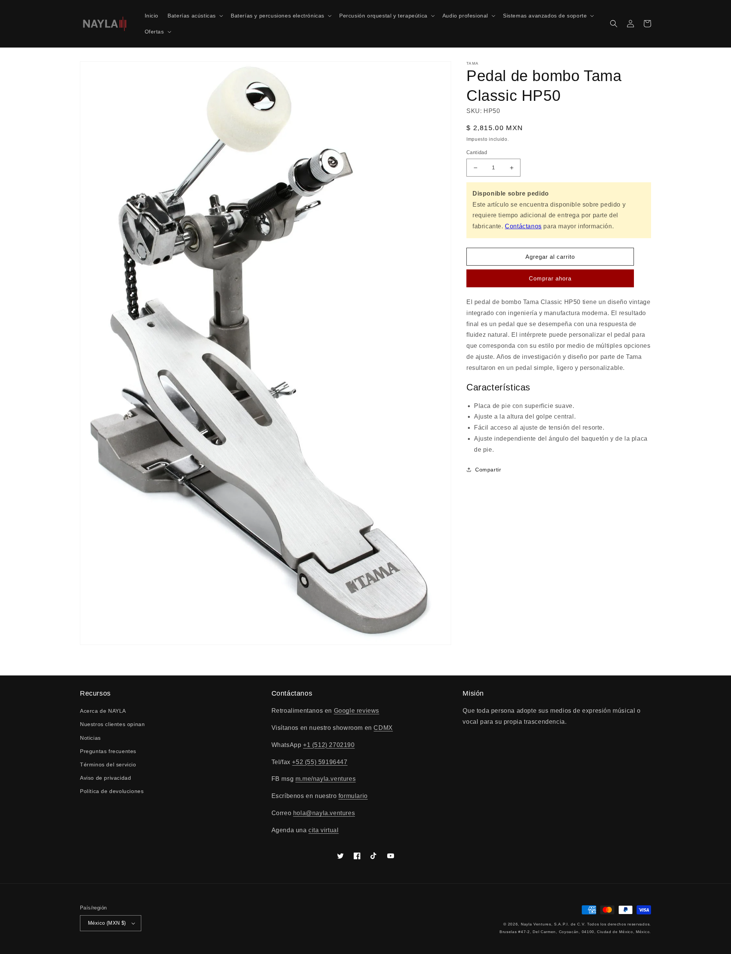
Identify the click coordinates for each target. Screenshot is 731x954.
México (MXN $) (107, 923)
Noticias (90, 738)
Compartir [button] (488, 470)
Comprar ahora (550, 278)
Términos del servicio (108, 764)
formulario (353, 796)
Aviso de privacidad (105, 778)
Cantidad (476, 153)
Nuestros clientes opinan (112, 724)
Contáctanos (523, 226)
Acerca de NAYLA (103, 711)
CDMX (383, 728)
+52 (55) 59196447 (319, 762)
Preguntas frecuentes (108, 751)
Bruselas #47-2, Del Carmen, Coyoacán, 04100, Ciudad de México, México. (575, 932)
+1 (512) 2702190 (329, 745)
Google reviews (356, 710)
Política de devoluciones (112, 791)
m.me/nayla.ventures (325, 779)
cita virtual (323, 830)
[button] (194, 16)
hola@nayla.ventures (324, 813)
